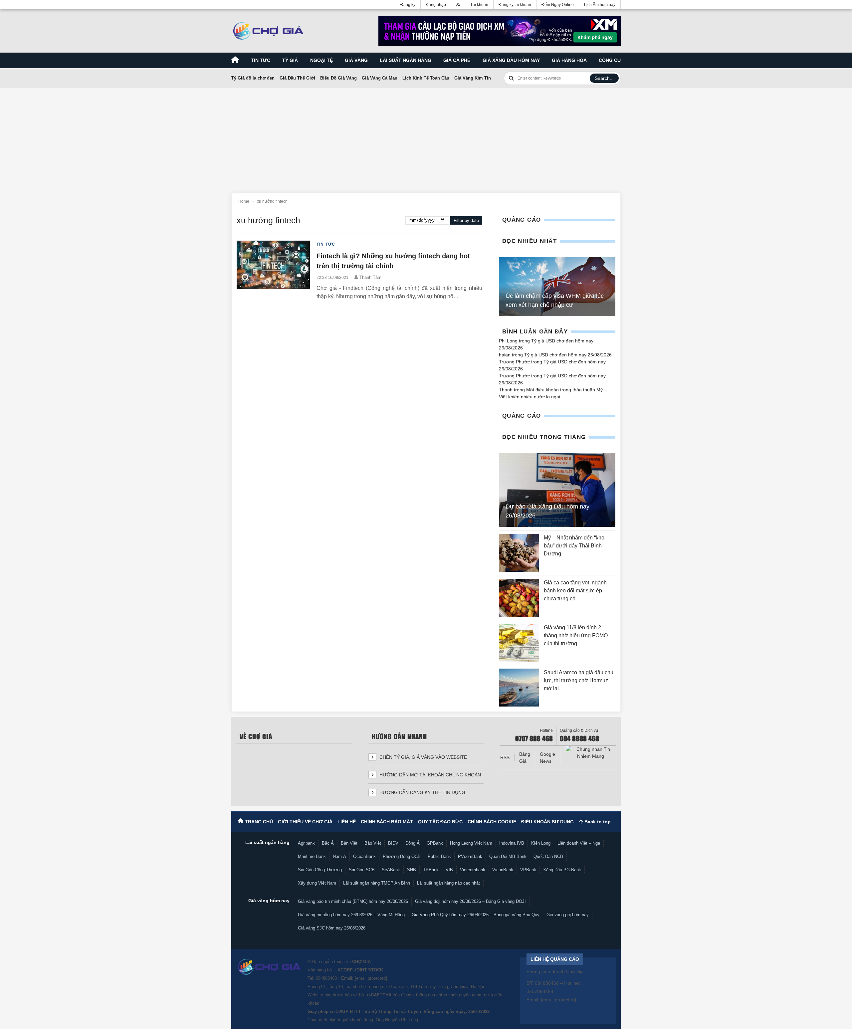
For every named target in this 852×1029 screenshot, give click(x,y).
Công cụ (610, 60)
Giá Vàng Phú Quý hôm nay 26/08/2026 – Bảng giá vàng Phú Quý (475, 914)
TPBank (431, 869)
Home (243, 201)
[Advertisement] (426, 136)
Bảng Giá (524, 757)
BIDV (393, 843)
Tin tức (260, 60)
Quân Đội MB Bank (508, 856)
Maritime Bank (312, 856)
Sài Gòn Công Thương (320, 869)
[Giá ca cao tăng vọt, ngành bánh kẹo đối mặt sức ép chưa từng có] (519, 598)
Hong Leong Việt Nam (471, 843)
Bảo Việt (372, 843)
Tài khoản (479, 4)
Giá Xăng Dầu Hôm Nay (511, 60)
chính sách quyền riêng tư (461, 994)
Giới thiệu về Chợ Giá (305, 821)
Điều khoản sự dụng (547, 821)
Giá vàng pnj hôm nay (567, 914)
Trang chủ (259, 821)
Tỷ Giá (290, 60)
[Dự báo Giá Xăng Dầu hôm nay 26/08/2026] (557, 490)
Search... (604, 78)
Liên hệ (346, 821)
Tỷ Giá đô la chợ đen (253, 78)
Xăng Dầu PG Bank (562, 869)
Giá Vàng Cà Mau (379, 78)
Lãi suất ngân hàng (405, 60)
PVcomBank (470, 856)
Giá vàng (356, 60)
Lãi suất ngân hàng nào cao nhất (448, 883)
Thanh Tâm (370, 277)
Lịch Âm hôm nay (599, 4)
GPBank (435, 843)
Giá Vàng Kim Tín (472, 78)
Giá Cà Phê (456, 60)
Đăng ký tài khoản (515, 4)
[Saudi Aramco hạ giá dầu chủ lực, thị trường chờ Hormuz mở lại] (519, 688)
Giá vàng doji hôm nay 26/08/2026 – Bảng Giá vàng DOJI (470, 901)
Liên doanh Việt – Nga (578, 843)
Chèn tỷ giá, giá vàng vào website (422, 757)
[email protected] (371, 978)
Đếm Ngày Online (557, 4)
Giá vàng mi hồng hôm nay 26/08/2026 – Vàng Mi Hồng (351, 914)
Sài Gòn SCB (362, 869)
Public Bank (439, 856)
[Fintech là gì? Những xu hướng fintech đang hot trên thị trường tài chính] (273, 271)
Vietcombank (472, 869)
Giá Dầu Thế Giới (297, 78)
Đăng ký (407, 4)
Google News (547, 757)
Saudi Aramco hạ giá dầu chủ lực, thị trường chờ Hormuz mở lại (578, 680)
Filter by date (466, 220)
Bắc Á (328, 843)
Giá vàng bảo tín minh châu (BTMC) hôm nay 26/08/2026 (353, 901)
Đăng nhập (436, 4)
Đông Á (412, 843)
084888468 (326, 978)
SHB (411, 869)
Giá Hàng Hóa (569, 60)
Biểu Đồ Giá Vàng (338, 78)
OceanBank (364, 856)
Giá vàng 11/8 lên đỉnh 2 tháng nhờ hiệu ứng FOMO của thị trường (576, 635)
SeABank (391, 869)
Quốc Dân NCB (548, 856)
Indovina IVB (511, 843)
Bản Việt (349, 843)
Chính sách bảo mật (387, 821)
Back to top (597, 821)
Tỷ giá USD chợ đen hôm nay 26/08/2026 (568, 354)
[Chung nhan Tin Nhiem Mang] (591, 753)
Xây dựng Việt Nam (317, 883)
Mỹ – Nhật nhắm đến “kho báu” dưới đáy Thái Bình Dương (574, 545)
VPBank (528, 869)
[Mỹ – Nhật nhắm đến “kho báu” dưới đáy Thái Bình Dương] (519, 553)
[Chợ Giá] (268, 31)
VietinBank (502, 869)
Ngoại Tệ (321, 60)
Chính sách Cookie (492, 821)
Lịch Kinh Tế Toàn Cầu (425, 78)
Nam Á (339, 856)
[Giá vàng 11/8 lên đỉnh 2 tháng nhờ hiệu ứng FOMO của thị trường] (519, 643)
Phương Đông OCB (402, 856)
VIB (449, 869)
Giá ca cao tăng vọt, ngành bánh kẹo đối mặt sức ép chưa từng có (575, 590)
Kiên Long (540, 843)
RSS (505, 757)
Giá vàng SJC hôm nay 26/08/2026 (331, 928)
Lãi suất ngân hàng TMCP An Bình (376, 883)
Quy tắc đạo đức (440, 821)
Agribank (306, 843)
